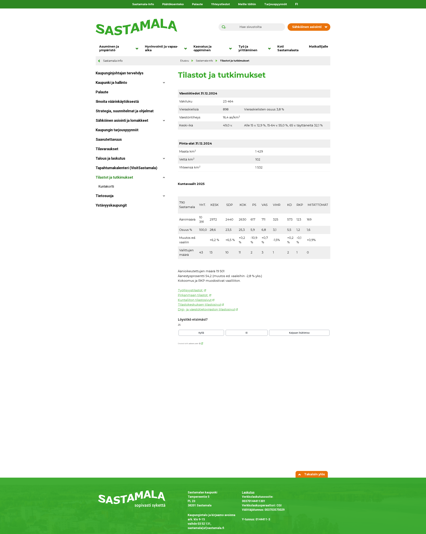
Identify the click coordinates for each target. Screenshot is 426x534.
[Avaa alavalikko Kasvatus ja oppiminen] (231, 48)
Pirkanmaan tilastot (193, 295)
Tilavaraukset (107, 149)
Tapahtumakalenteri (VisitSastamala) (126, 168)
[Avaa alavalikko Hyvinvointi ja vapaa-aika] (186, 48)
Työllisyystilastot (190, 290)
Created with (188, 343)
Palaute (197, 4)
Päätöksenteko (173, 4)
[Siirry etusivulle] (136, 27)
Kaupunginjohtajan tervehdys (119, 73)
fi (296, 4)
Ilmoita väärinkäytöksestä (117, 101)
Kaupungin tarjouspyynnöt (117, 130)
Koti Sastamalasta (288, 48)
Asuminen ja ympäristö (109, 48)
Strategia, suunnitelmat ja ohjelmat (125, 111)
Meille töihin (247, 4)
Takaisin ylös (314, 474)
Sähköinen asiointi (307, 27)
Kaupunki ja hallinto (111, 82)
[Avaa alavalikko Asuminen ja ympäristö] (138, 48)
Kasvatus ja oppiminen (203, 48)
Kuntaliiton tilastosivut (195, 300)
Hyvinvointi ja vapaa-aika (161, 48)
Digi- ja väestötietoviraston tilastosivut (206, 309)
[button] (201, 333)
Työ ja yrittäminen (247, 48)
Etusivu (184, 60)
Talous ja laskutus (110, 158)
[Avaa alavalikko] (164, 83)
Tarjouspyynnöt (275, 4)
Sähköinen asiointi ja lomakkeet (122, 120)
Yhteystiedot (220, 4)
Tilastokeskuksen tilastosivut (199, 304)
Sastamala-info (143, 4)
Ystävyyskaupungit (111, 205)
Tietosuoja (104, 196)
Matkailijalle (318, 46)
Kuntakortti (106, 186)
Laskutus (248, 492)
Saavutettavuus (109, 139)
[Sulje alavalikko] (164, 177)
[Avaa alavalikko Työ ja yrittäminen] (270, 48)
